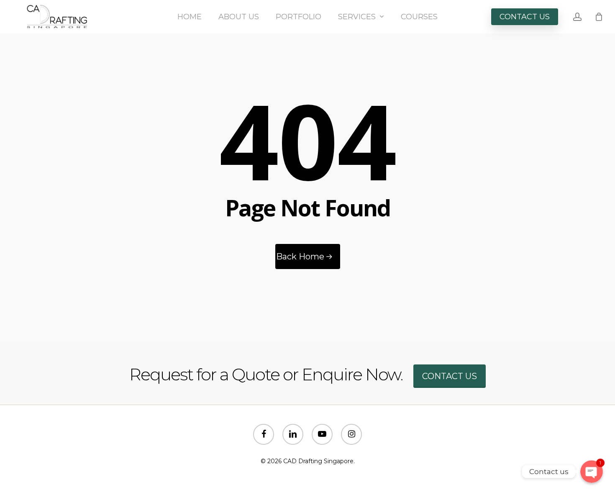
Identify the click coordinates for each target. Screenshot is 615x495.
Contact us (449, 376)
